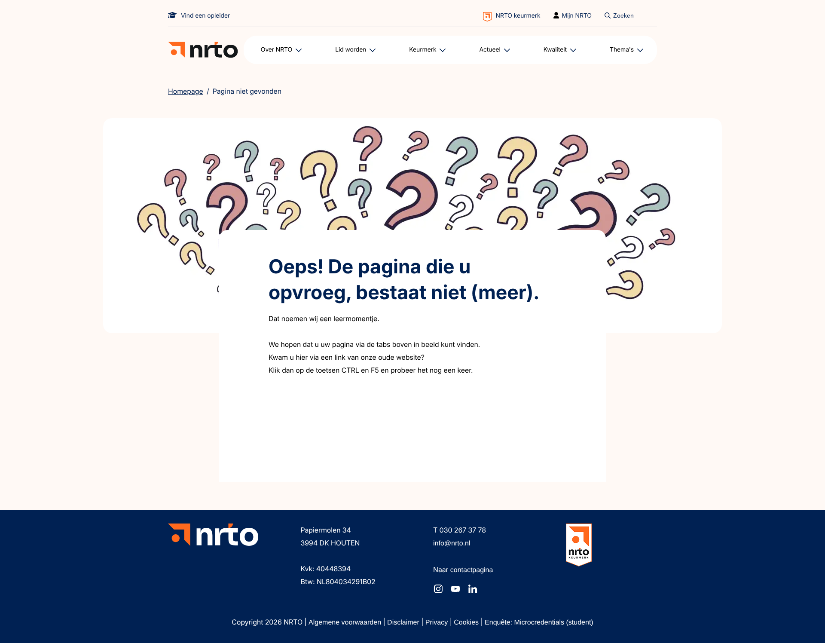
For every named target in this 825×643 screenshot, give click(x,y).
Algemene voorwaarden (346, 622)
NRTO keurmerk (518, 15)
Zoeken (623, 15)
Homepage (185, 91)
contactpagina (471, 570)
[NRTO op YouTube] (455, 589)
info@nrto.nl (452, 543)
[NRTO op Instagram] (438, 589)
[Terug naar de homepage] (203, 50)
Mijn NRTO (577, 15)
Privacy (437, 622)
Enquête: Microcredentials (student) (539, 622)
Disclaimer (404, 622)
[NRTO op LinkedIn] (473, 589)
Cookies (467, 622)
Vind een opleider (205, 15)
